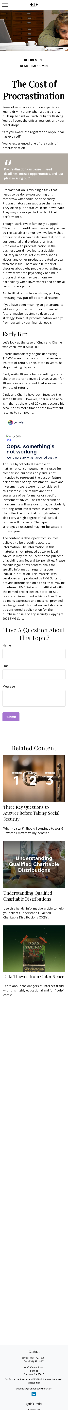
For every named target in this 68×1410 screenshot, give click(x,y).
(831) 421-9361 (38, 1357)
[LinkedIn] (34, 1394)
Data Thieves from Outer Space (33, 976)
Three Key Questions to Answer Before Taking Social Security (31, 813)
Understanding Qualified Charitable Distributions (27, 896)
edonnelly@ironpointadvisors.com (34, 1388)
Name (6, 645)
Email (6, 666)
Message (8, 686)
